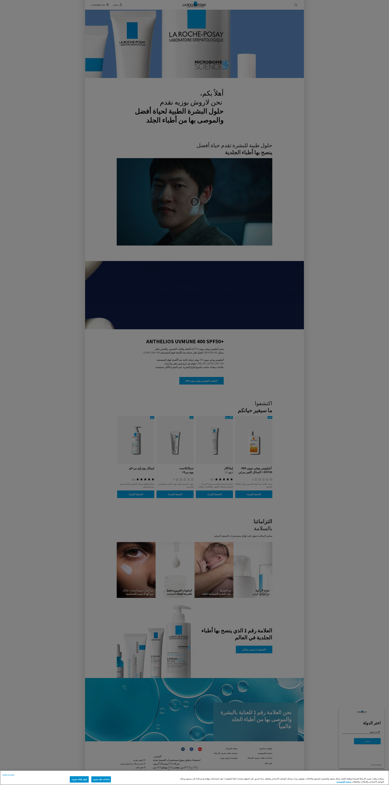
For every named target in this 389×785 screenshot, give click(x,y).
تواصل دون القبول (8, 774)
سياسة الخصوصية (344, 781)
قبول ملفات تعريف (79, 779)
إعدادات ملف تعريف (101, 779)
